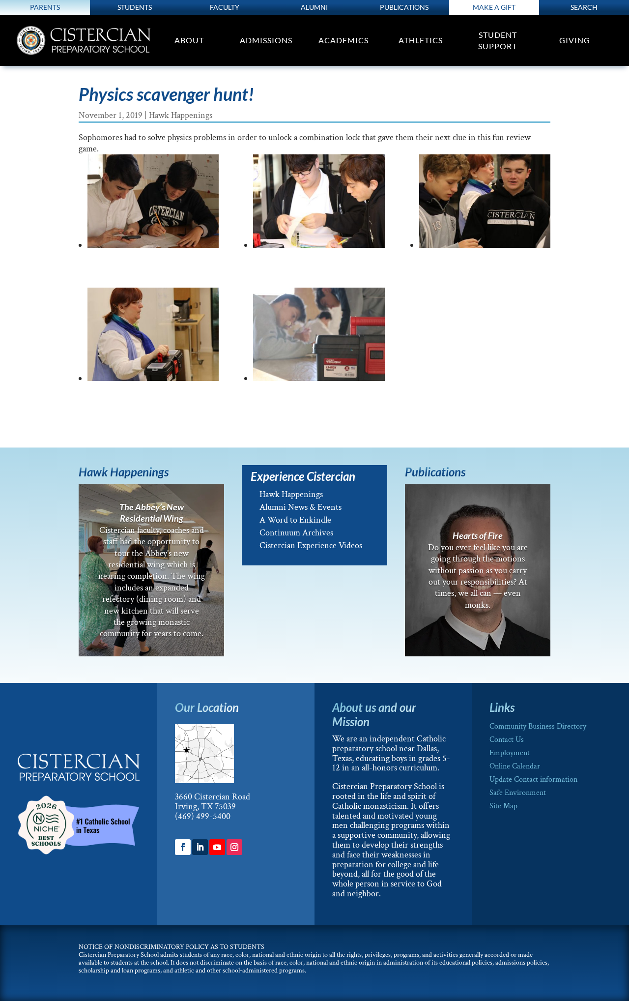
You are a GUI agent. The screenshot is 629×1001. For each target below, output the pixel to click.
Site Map (503, 806)
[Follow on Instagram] (234, 847)
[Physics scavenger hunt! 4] (318, 203)
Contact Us (506, 740)
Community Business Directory (537, 726)
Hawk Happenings (180, 115)
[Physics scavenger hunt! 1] (318, 337)
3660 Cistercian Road (212, 796)
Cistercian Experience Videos (310, 545)
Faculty (224, 7)
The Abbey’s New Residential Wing (151, 512)
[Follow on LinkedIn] (200, 847)
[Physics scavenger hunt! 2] (153, 337)
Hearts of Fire (478, 535)
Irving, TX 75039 (205, 806)
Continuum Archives (296, 532)
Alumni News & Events (300, 507)
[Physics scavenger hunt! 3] (484, 203)
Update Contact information (533, 779)
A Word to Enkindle (295, 520)
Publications (404, 7)
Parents (45, 7)
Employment (509, 753)
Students (134, 7)
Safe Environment (517, 793)
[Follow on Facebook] (183, 847)
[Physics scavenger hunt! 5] (153, 203)
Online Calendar (514, 766)
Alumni (314, 7)
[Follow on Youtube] (217, 847)
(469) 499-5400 (202, 816)
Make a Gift (494, 7)
